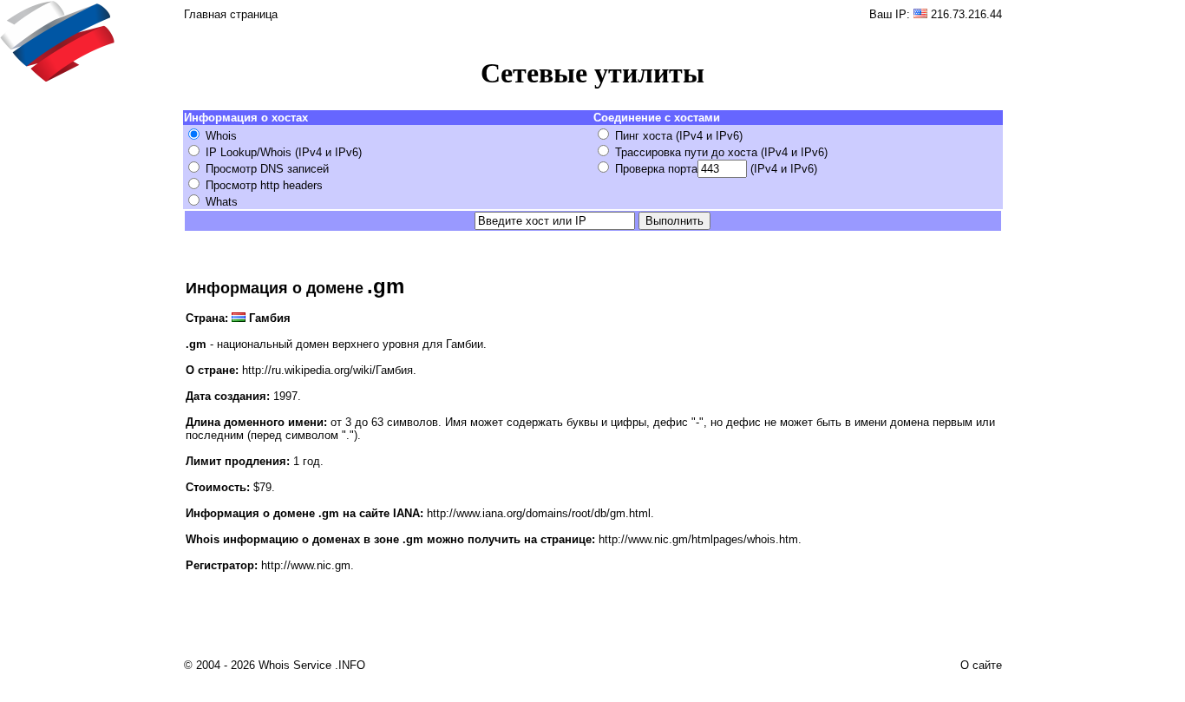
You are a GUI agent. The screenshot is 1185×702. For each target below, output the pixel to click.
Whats (222, 201)
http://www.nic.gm (305, 565)
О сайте (981, 665)
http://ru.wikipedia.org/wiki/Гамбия (327, 370)
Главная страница (231, 14)
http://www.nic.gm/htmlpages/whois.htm (698, 539)
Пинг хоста (643, 135)
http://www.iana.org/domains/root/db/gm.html (539, 513)
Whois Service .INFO (312, 665)
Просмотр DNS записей (267, 168)
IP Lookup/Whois (248, 152)
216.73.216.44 (966, 14)
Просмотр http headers (264, 185)
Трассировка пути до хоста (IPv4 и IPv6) (721, 152)
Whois (221, 135)
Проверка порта (656, 168)
